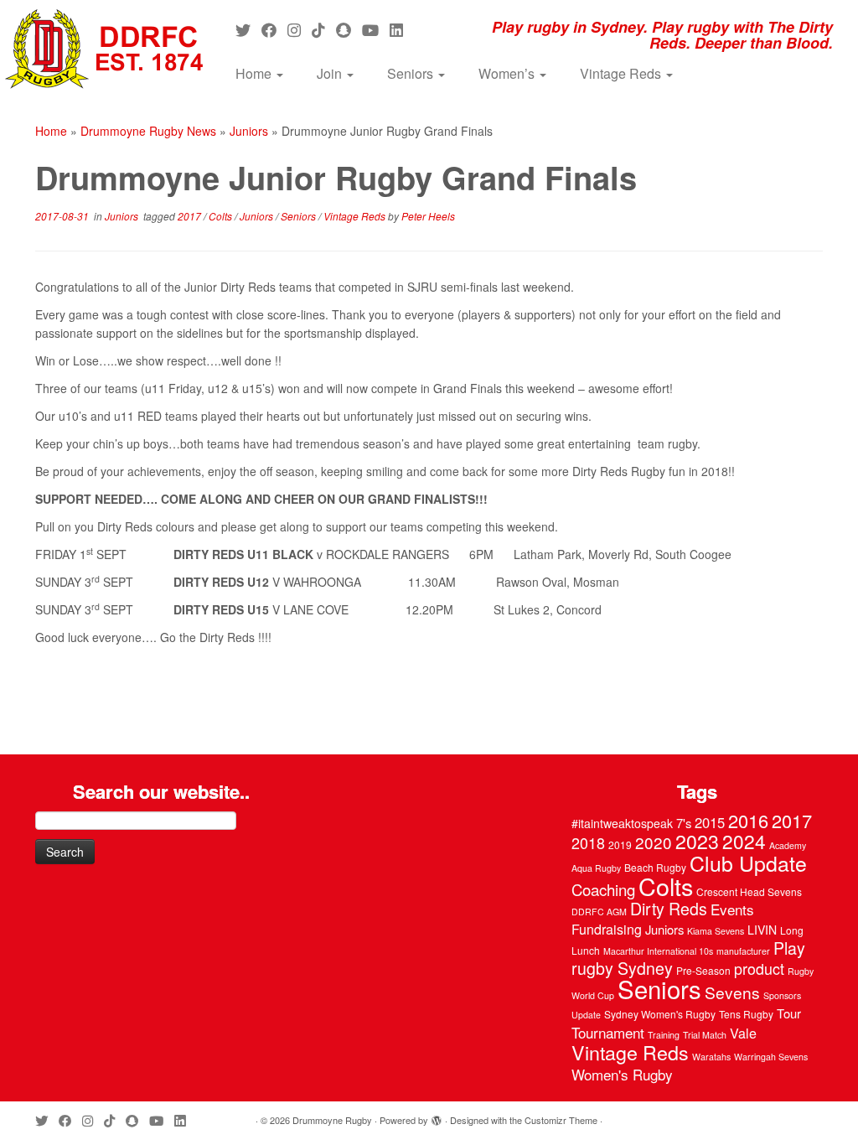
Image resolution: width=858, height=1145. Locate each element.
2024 (744, 840)
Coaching (603, 889)
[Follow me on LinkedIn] (402, 29)
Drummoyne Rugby (332, 1120)
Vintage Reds (622, 73)
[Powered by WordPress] (436, 1116)
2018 (588, 842)
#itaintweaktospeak (622, 823)
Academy (787, 845)
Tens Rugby (746, 1014)
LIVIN (762, 929)
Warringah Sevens (771, 1056)
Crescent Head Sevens (749, 891)
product (759, 968)
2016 (748, 820)
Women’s (508, 73)
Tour (789, 1013)
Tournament (607, 1032)
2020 (653, 842)
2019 (620, 844)
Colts (222, 216)
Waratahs (711, 1056)
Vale (743, 1033)
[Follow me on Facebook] (274, 29)
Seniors (412, 73)
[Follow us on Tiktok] (324, 29)
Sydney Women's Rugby (660, 1014)
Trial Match (704, 1034)
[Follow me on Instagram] (299, 29)
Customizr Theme (561, 1120)
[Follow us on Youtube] (376, 29)
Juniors (249, 130)
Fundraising (606, 929)
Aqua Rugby (596, 868)
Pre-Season (703, 970)
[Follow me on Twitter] (248, 29)
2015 (710, 822)
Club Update (748, 862)
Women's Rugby (622, 1074)
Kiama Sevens (715, 931)
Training (664, 1034)
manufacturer (743, 951)
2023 (697, 840)
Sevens (732, 992)
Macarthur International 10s (658, 951)
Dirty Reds (668, 908)
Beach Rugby (655, 867)
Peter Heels (428, 216)
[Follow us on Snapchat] (349, 29)
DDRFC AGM (599, 911)
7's (683, 823)
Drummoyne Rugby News (148, 130)
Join (331, 73)
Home (255, 73)
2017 (191, 216)
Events (732, 909)
